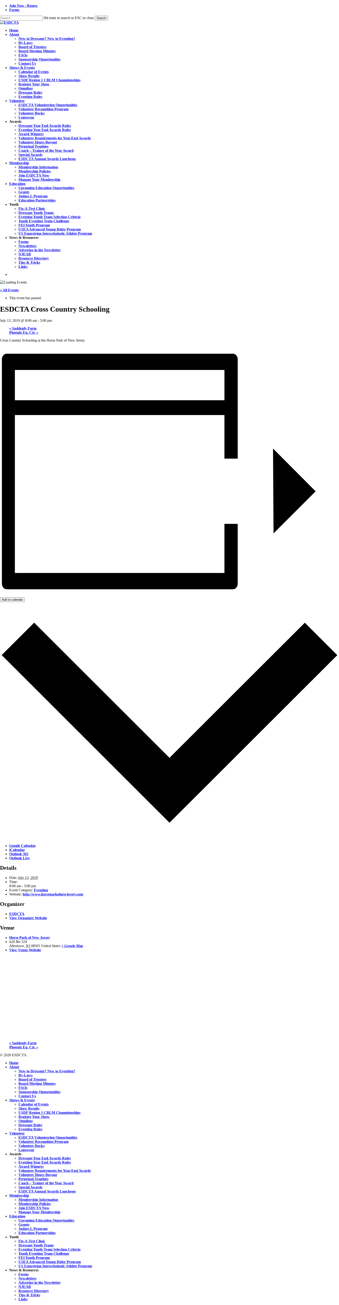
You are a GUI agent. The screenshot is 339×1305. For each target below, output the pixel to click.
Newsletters (27, 1278)
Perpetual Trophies (33, 1179)
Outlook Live (19, 858)
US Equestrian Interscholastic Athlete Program (55, 1266)
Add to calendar (12, 599)
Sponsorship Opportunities (39, 1092)
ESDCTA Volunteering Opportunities (47, 1137)
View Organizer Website (28, 918)
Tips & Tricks (29, 1295)
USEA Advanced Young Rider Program (49, 1262)
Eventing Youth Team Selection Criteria (49, 1249)
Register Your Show (34, 1117)
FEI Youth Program (34, 1258)
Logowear (26, 1150)
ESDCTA (16, 914)
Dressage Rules (30, 1125)
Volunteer (17, 1133)
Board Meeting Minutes (37, 1084)
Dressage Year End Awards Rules (44, 1158)
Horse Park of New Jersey (29, 937)
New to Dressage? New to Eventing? (46, 1071)
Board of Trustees (32, 1079)
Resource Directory (33, 1291)
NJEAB (24, 1287)
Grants (23, 1224)
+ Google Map (72, 946)
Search (101, 18)
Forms (23, 1274)
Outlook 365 (18, 854)
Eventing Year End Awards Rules (44, 1162)
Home (13, 1063)
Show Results (28, 1108)
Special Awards (30, 1187)
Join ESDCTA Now (33, 1208)
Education (17, 1216)
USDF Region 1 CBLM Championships (49, 1113)
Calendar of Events (33, 1104)
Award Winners (31, 1166)
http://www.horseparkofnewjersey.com (53, 894)
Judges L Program (33, 1229)
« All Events (9, 290)
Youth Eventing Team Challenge (43, 1253)
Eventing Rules (30, 1129)
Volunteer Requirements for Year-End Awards (54, 1171)
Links (22, 1299)
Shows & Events (22, 1100)
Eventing (41, 890)
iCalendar (17, 850)
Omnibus (25, 1121)
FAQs (22, 1088)
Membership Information (38, 1200)
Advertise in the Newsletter (39, 1283)
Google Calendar (22, 846)
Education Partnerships (37, 1233)
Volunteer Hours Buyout (37, 1175)
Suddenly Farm (22, 328)
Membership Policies (34, 1204)
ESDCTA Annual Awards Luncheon (47, 1191)
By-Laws (25, 1075)
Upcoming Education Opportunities (46, 1220)
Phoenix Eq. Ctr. (23, 332)
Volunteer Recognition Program (43, 1142)
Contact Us (27, 1096)
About (14, 1067)
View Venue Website (25, 950)
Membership (19, 1195)
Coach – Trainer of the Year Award (46, 1183)
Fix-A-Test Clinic (31, 1241)
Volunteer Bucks (31, 1146)
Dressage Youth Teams (36, 1245)
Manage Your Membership (39, 1212)
